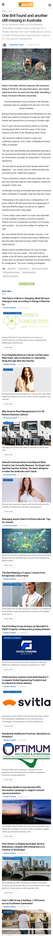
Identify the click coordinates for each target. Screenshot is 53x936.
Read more (9, 347)
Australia (11, 269)
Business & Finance (12, 313)
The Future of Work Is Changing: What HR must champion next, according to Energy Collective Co (26, 301)
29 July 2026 (24, 418)
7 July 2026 (22, 475)
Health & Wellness (12, 802)
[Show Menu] (3, 4)
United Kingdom (29, 272)
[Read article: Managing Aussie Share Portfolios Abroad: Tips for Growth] (26, 541)
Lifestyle (8, 369)
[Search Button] (49, 4)
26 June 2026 (22, 633)
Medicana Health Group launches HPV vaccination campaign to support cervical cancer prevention (23, 790)
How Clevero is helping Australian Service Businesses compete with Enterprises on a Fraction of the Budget (23, 846)
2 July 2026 (23, 525)
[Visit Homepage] (25, 4)
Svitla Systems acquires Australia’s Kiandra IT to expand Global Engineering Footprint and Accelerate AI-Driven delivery (25, 680)
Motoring (8, 423)
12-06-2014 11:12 (34, 45)
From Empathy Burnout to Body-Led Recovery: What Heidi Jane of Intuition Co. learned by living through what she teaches (25, 358)
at (5, 531)
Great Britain (23, 269)
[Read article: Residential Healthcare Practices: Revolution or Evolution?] (26, 755)
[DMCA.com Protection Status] (26, 284)
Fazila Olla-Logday (10, 418)
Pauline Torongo (10, 308)
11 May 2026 (22, 686)
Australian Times (17, 45)
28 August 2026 (23, 308)
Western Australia (10, 276)
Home (4, 11)
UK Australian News (11, 272)
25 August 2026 (23, 364)
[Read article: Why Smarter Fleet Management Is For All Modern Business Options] (26, 433)
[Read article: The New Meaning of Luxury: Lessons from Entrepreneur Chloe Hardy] (26, 594)
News (10, 11)
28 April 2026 (22, 796)
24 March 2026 (23, 907)
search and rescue (40, 269)
